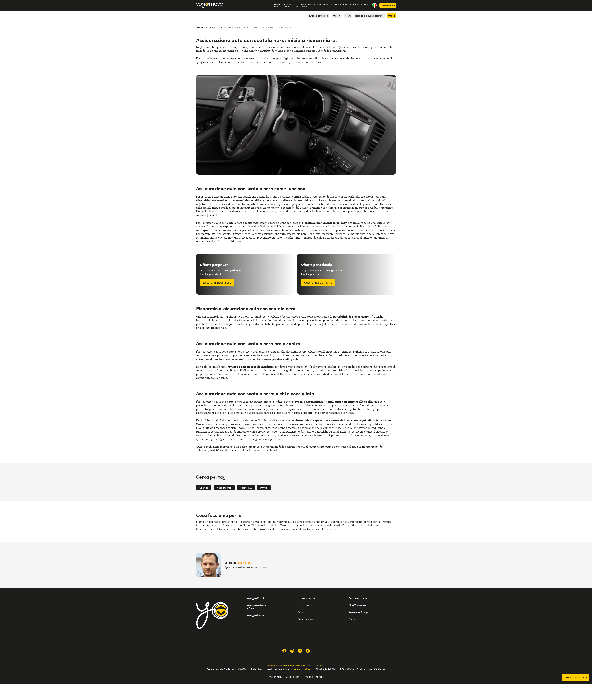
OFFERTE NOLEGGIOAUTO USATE (305, 5)
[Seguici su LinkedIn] (300, 651)
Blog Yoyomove (357, 605)
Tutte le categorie (318, 15)
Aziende (203, 487)
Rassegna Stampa (359, 612)
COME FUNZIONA (339, 4)
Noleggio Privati (256, 598)
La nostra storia (306, 598)
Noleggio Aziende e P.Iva (256, 606)
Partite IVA (246, 487)
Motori (336, 15)
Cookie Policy (292, 676)
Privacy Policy (275, 676)
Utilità (221, 27)
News (348, 15)
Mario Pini (244, 562)
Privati (263, 487)
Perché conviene (358, 598)
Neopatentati (224, 487)
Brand (301, 612)
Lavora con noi (306, 605)
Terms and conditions (312, 676)
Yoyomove (202, 27)
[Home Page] (209, 5)
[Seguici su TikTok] (308, 651)
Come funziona (306, 619)
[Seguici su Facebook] (284, 651)
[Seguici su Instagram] (292, 651)
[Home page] (212, 615)
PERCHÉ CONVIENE (359, 4)
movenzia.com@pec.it (302, 669)
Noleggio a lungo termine (369, 15)
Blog (212, 27)
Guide (352, 619)
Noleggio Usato (255, 615)
